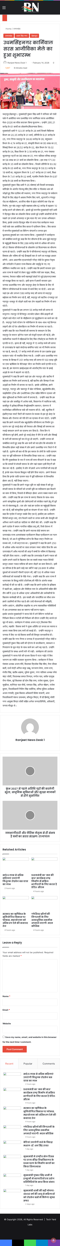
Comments (49, 1063)
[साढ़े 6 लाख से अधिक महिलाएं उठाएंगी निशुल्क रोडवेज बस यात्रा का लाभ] (16, 864)
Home (8, 28)
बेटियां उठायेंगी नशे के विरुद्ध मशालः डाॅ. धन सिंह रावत (38, 1144)
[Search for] (56, 8)
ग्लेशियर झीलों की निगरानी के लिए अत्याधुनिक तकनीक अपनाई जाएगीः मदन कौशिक (42, 920)
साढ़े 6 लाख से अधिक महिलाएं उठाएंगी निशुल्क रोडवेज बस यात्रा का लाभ (15, 880)
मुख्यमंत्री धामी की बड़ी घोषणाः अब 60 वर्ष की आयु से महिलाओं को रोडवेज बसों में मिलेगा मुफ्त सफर (39, 1195)
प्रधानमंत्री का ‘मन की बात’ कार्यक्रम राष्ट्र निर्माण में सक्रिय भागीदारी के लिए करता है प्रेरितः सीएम (44, 881)
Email (6, 1010)
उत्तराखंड (16, 28)
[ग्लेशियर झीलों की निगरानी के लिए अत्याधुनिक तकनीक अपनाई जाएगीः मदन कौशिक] (44, 903)
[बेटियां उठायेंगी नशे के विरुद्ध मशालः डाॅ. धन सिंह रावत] (12, 1147)
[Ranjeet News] (30, 7)
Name (6, 996)
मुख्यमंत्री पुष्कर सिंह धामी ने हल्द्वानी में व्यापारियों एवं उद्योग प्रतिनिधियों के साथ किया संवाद (39, 1179)
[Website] (30, 745)
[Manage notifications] (53, 1240)
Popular (28, 1063)
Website (7, 1023)
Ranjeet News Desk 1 (17, 63)
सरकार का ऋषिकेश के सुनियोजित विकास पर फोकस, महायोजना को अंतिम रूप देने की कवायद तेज (15, 920)
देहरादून (34, 35)
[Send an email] (27, 63)
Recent (9, 1063)
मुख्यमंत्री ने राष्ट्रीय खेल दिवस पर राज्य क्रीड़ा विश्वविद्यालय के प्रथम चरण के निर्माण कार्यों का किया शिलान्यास (39, 1161)
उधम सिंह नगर (21, 35)
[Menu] (4, 8)
